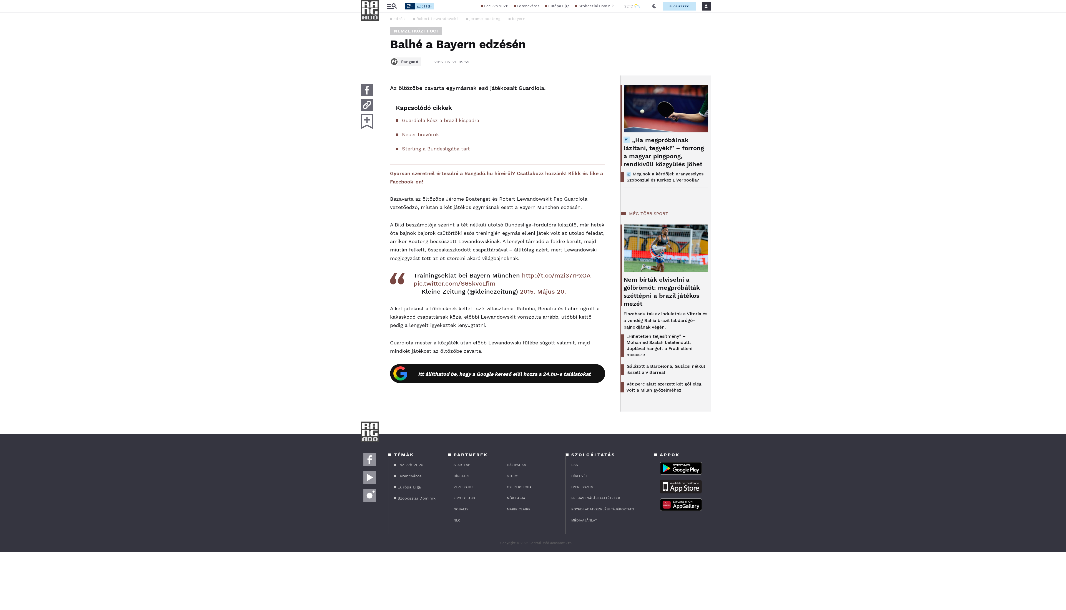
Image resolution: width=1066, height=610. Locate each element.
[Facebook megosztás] (367, 90)
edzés (399, 18)
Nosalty (461, 509)
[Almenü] (391, 6)
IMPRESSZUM (582, 487)
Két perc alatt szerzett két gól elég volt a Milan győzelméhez (664, 387)
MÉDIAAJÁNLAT (584, 520)
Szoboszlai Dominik (596, 6)
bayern (519, 18)
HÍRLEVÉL (579, 476)
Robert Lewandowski (437, 18)
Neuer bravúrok (420, 134)
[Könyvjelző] (367, 121)
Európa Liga (558, 6)
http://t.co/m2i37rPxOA (556, 275)
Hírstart (462, 476)
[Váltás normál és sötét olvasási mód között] (654, 6)
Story (512, 476)
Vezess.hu (463, 487)
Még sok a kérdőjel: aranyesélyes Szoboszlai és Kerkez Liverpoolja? (665, 177)
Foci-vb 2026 (496, 6)
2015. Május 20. (543, 291)
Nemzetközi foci (416, 31)
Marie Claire (519, 509)
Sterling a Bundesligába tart (436, 149)
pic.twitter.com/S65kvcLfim (455, 283)
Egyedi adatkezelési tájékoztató (602, 509)
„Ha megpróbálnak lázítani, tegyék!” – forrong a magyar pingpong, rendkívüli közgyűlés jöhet (663, 152)
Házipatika (516, 465)
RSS (574, 465)
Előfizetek (679, 6)
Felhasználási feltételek (595, 498)
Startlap (462, 465)
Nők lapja (516, 498)
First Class (464, 498)
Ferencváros (528, 6)
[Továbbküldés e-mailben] (367, 105)
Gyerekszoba (519, 487)
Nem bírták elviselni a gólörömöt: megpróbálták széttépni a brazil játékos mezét (661, 291)
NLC (457, 520)
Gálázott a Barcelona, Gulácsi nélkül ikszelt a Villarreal (666, 369)
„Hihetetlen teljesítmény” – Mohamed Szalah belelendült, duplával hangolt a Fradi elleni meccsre (659, 345)
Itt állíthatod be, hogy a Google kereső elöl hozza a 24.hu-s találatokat (504, 374)
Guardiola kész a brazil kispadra (440, 120)
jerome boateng (484, 18)
